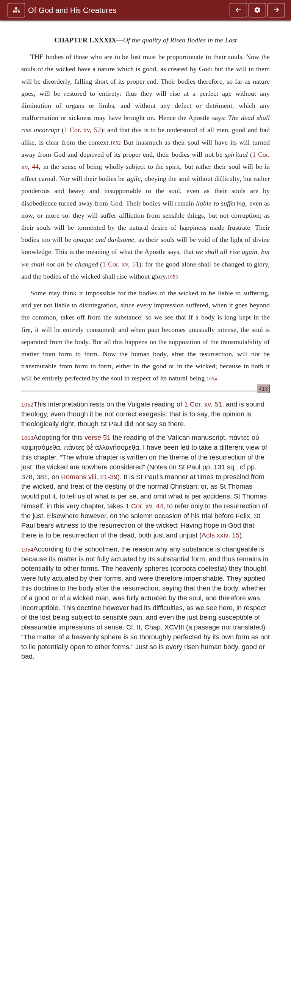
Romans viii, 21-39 (89, 477)
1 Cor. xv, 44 (144, 506)
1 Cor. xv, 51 (120, 264)
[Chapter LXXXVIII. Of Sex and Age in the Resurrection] (238, 10)
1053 (172, 277)
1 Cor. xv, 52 (82, 130)
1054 (212, 379)
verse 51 (97, 437)
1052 (115, 143)
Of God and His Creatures (72, 10)
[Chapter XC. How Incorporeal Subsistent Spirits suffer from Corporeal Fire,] (276, 10)
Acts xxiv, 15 (220, 535)
